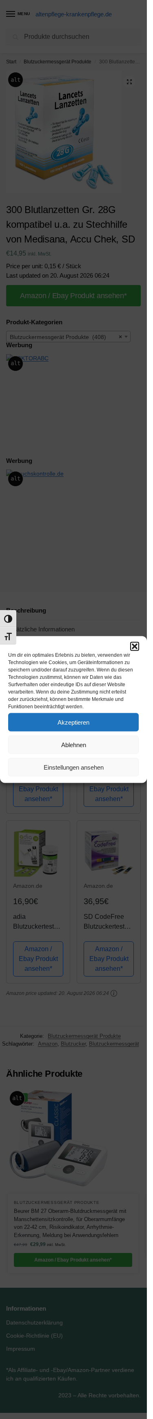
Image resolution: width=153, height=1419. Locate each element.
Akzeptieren (73, 721)
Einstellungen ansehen (74, 766)
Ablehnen (73, 744)
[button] (135, 646)
